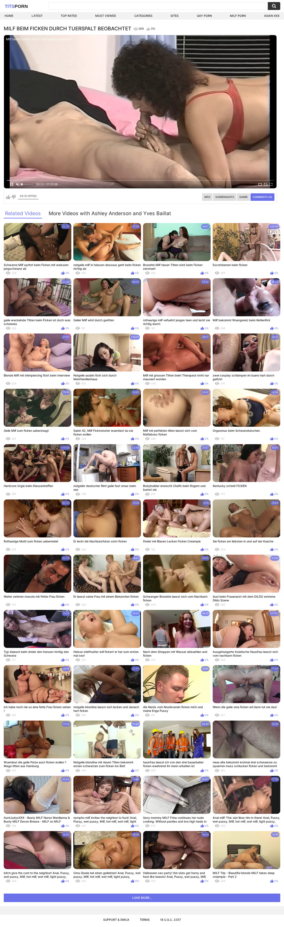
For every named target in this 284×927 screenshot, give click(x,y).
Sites (174, 15)
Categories (143, 15)
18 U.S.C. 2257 (170, 919)
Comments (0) (262, 197)
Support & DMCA (116, 919)
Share (243, 197)
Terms (145, 919)
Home (9, 15)
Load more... (142, 897)
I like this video (8, 197)
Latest (37, 15)
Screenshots (224, 197)
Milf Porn (238, 15)
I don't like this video (13, 197)
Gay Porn (204, 15)
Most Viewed (105, 15)
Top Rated (69, 15)
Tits (16, 6)
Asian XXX (271, 15)
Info (207, 197)
